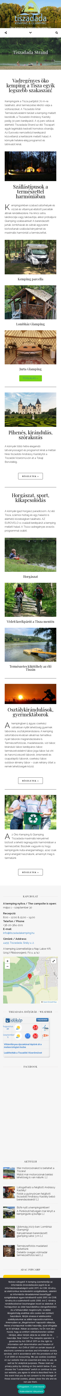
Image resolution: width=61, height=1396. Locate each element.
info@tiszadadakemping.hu (18, 932)
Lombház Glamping (30, 324)
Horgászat (30, 576)
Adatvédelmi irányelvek (31, 1391)
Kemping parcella (30, 279)
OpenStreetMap (50, 1002)
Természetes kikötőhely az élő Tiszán (30, 668)
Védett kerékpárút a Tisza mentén (30, 621)
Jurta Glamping (31, 369)
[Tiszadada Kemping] (30, 14)
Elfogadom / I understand (31, 1386)
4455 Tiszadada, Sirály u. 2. (18, 942)
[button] (30, 378)
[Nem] (57, 1337)
